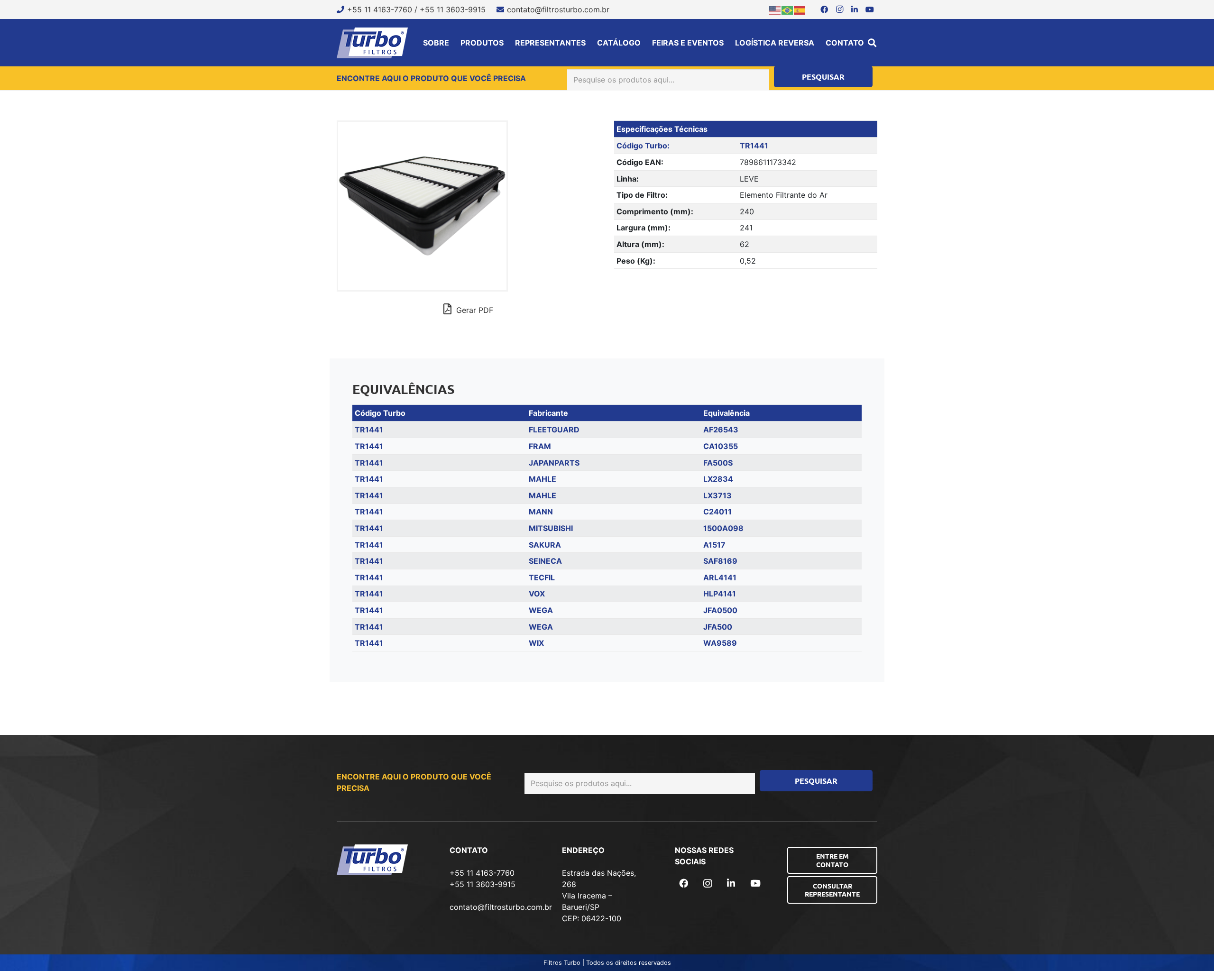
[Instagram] (839, 9)
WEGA (541, 610)
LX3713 (717, 495)
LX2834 (718, 479)
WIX (536, 643)
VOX (537, 593)
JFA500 (717, 627)
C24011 (717, 511)
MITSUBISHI (551, 528)
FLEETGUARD (554, 429)
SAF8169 (720, 561)
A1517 (714, 545)
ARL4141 (719, 577)
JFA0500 (720, 610)
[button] (872, 42)
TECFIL (542, 577)
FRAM (540, 446)
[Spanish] (800, 9)
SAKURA (545, 545)
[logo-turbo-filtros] (372, 42)
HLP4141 (719, 593)
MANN (541, 511)
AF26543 (720, 429)
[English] (775, 9)
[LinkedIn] (854, 9)
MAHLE (542, 479)
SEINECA (545, 561)
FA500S (718, 462)
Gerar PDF (473, 310)
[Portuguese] (788, 9)
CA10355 (720, 446)
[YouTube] (869, 9)
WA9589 (720, 643)
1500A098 (723, 528)
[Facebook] (824, 9)
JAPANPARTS (554, 462)
